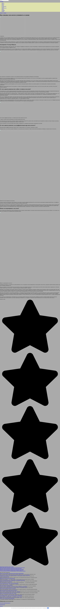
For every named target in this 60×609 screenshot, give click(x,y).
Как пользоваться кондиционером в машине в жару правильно (10, 591)
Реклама (1, 606)
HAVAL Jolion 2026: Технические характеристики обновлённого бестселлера (12, 567)
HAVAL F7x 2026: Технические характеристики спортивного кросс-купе (11, 570)
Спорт (3, 7)
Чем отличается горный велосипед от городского (8, 588)
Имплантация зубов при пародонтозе (6, 581)
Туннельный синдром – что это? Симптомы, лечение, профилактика (11, 595)
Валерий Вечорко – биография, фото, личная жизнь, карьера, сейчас (11, 596)
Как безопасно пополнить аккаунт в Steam (7, 566)
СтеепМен (1, 1)
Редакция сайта (2, 604)
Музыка (3, 3)
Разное (3, 11)
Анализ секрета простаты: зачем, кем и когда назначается (9, 583)
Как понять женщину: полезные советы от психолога (8, 590)
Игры (3, 4)
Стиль (3, 5)
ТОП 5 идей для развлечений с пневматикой (7, 598)
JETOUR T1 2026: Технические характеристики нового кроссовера (11, 568)
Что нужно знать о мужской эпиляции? (6, 585)
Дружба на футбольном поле (4, 576)
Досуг (3, 8)
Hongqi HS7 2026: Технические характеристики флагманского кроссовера (12, 569)
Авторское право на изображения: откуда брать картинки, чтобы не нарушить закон (13, 586)
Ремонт (3, 9)
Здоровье (3, 10)
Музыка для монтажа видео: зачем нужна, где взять (8, 593)
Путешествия (4, 6)
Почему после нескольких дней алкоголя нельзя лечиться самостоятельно (12, 573)
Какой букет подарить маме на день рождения (7, 578)
